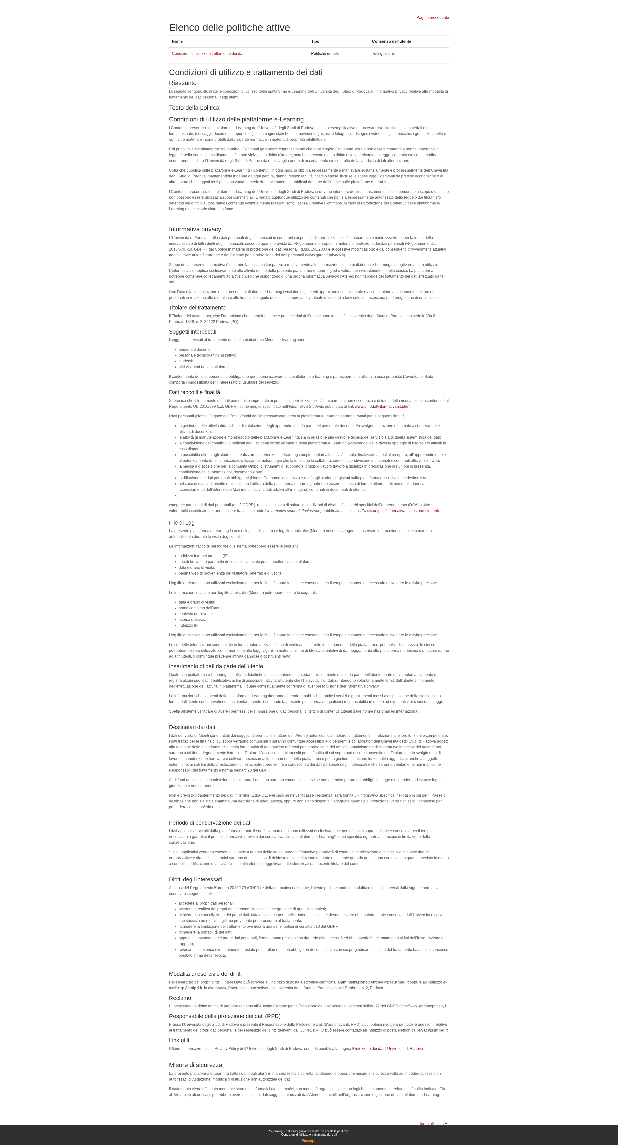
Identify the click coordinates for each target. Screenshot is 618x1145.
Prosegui (309, 1141)
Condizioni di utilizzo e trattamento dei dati (309, 1134)
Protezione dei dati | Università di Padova (387, 1049)
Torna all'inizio (432, 1124)
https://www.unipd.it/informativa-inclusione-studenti (395, 511)
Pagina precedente (432, 17)
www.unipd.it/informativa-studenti (383, 406)
